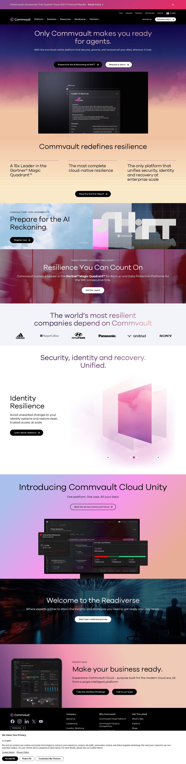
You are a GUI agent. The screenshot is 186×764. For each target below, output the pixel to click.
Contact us (147, 19)
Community (149, 13)
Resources (65, 19)
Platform (38, 19)
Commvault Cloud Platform (112, 719)
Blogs (134, 728)
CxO (121, 13)
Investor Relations (75, 728)
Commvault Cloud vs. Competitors (109, 725)
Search (160, 13)
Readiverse (80, 19)
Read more (94, 4)
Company (71, 714)
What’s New (137, 719)
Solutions (51, 19)
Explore (136, 723)
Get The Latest (139, 714)
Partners (94, 19)
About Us (70, 719)
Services (138, 13)
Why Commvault (107, 714)
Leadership (72, 723)
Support (129, 13)
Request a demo (164, 19)
